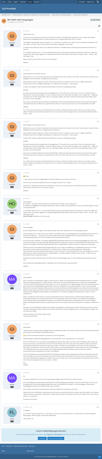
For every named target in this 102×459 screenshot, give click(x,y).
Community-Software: (45, 456)
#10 (98, 407)
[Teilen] (99, 26)
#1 (98, 31)
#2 (98, 70)
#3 (98, 121)
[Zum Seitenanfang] (99, 457)
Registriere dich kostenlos (55, 434)
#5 (98, 198)
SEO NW (65, 456)
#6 (98, 224)
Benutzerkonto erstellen (56, 438)
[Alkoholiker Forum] (51, 8)
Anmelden (82, 2)
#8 (98, 324)
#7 (98, 274)
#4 (98, 173)
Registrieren (90, 2)
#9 (98, 373)
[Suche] (98, 2)
